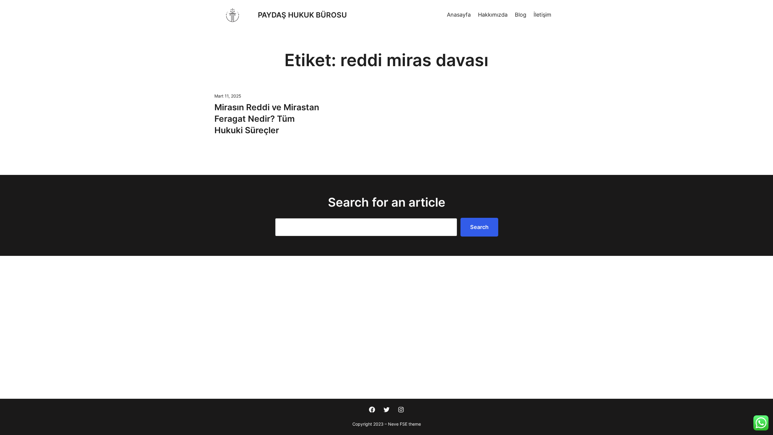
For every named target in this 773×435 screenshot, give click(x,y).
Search (479, 227)
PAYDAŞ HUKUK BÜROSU (302, 15)
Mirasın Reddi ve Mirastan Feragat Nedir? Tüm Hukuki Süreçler (266, 118)
